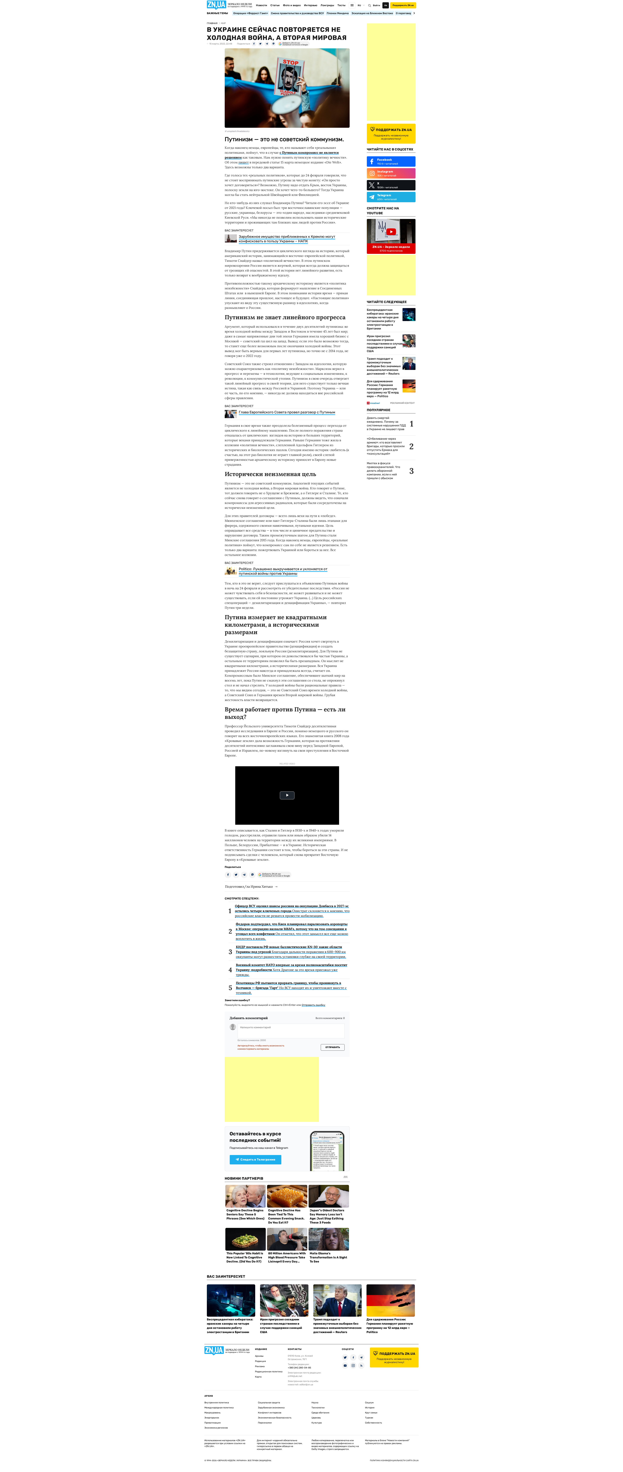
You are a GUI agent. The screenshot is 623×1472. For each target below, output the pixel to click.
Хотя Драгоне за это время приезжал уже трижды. (291, 970)
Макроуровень (212, 1412)
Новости (261, 5)
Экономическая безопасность (274, 1417)
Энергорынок (211, 1417)
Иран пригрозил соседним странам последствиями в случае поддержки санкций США (385, 343)
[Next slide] (413, 13)
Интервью (310, 5)
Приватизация (212, 1422)
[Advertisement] (272, 1089)
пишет (243, 162)
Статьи (275, 5)
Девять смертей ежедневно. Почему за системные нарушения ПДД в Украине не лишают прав (386, 423)
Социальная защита (269, 1402)
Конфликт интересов (269, 1412)
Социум (369, 1402)
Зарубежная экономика (271, 1407)
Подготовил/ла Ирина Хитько (249, 886)
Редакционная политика (268, 1371)
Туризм (369, 1417)
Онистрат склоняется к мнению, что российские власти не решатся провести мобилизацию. (292, 911)
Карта (258, 1376)
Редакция (260, 1361)
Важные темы (217, 13)
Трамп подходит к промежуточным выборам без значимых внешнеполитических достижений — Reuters (384, 366)
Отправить (332, 1047)
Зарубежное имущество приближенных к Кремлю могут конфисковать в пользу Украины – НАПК (287, 238)
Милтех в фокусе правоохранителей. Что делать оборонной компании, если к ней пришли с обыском (383, 470)
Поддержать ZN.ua (403, 5)
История (369, 1407)
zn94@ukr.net (295, 1376)
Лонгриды (327, 5)
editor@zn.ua (306, 1384)
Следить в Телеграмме (257, 1159)
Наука (315, 1402)
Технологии (318, 1407)
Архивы (259, 1356)
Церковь (316, 1417)
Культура (317, 1422)
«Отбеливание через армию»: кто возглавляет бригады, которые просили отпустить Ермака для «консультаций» (386, 446)
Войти (376, 5)
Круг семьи (371, 1412)
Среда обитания (320, 1412)
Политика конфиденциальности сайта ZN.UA (394, 1460)
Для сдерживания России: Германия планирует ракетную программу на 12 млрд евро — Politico (383, 388)
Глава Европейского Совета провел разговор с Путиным (287, 412)
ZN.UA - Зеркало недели (391, 247)
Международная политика (219, 1407)
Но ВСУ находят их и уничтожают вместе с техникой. (291, 988)
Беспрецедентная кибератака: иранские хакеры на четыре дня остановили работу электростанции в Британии (383, 319)
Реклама (260, 1366)
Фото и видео (292, 5)
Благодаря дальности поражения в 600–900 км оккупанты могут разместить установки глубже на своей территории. (291, 952)
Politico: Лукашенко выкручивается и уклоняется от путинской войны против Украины (283, 571)
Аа (385, 5)
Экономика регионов (216, 1427)
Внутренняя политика (216, 1402)
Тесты (341, 5)
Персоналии (265, 1422)
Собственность (373, 1422)
